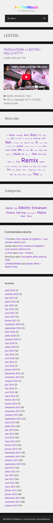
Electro (10, 96)
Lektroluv (32, 146)
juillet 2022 (10, 301)
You (36, 174)
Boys (33, 134)
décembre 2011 (12, 498)
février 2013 (11, 445)
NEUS (41, 150)
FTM (7, 239)
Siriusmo (14, 166)
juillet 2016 (10, 347)
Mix (24, 150)
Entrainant (20, 96)
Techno (44, 166)
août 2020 (10, 332)
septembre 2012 (13, 464)
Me (20, 149)
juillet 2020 (10, 335)
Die (23, 138)
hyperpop (19, 99)
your (41, 174)
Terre (28, 96)
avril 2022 (10, 313)
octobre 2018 (11, 339)
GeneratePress (43, 519)
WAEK (44, 170)
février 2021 (11, 320)
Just (13, 146)
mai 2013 (9, 434)
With (24, 175)
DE (20, 138)
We (15, 175)
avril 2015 (9, 366)
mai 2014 (9, 388)
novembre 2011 (12, 502)
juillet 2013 (10, 426)
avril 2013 (10, 437)
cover (8, 138)
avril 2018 (9, 343)
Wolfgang (29, 174)
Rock (23, 216)
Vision (39, 170)
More (27, 150)
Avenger (19, 135)
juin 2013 (9, 430)
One (34, 153)
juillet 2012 (10, 471)
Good (41, 143)
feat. (8, 142)
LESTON (36, 99)
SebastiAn (7, 166)
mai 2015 (9, 362)
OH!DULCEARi (11, 103)
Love (14, 149)
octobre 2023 (11, 294)
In (8, 146)
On (30, 154)
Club (44, 135)
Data (16, 138)
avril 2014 (10, 392)
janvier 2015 (11, 369)
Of (23, 154)
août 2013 (10, 422)
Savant (42, 162)
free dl (26, 143)
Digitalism (27, 138)
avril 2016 (10, 358)
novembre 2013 (12, 411)
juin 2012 (9, 475)
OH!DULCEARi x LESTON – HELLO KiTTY (23, 51)
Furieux (10, 212)
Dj (31, 138)
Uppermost (32, 170)
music (36, 150)
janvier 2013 (11, 449)
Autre (9, 208)
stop (34, 166)
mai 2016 (9, 354)
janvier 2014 (11, 403)
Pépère (41, 212)
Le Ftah (8, 253)
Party (13, 162)
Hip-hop (21, 212)
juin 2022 (9, 305)
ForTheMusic (26, 7)
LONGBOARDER (13, 263)
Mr (31, 150)
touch (18, 170)
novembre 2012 (12, 456)
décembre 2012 (12, 452)
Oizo (26, 154)
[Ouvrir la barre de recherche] (44, 18)
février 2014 (11, 400)
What (19, 175)
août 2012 (10, 468)
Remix (29, 160)
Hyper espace (31, 213)
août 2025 (10, 290)
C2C (39, 135)
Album (12, 135)
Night (7, 154)
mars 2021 (10, 317)
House (45, 143)
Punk (18, 162)
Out (39, 154)
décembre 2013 (13, 407)
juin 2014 (9, 384)
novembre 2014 (12, 377)
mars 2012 (10, 486)
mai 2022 (9, 309)
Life (36, 146)
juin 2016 (9, 351)
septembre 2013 (13, 419)
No (11, 154)
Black (26, 135)
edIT (44, 138)
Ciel (15, 208)
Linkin (44, 146)
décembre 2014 (13, 373)
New (45, 150)
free (21, 143)
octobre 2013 (11, 415)
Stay (30, 166)
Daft (12, 138)
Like (39, 146)
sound (25, 166)
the (8, 169)
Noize (17, 153)
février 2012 (11, 490)
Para (44, 154)
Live (7, 150)
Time (13, 170)
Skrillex (20, 166)
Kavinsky (26, 146)
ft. (37, 142)
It (10, 146)
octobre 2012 (11, 460)
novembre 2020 (13, 324)
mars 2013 (10, 441)
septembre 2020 (13, 328)
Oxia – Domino (26, 253)
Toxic (23, 170)
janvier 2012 (11, 494)
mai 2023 (9, 298)
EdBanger (37, 138)
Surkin (39, 166)
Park (9, 162)
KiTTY (28, 99)
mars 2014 (10, 396)
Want (11, 175)
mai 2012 (9, 479)
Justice (19, 146)
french (32, 143)
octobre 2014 (11, 381)
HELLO (10, 99)
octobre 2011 (11, 505)
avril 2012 (9, 483)
